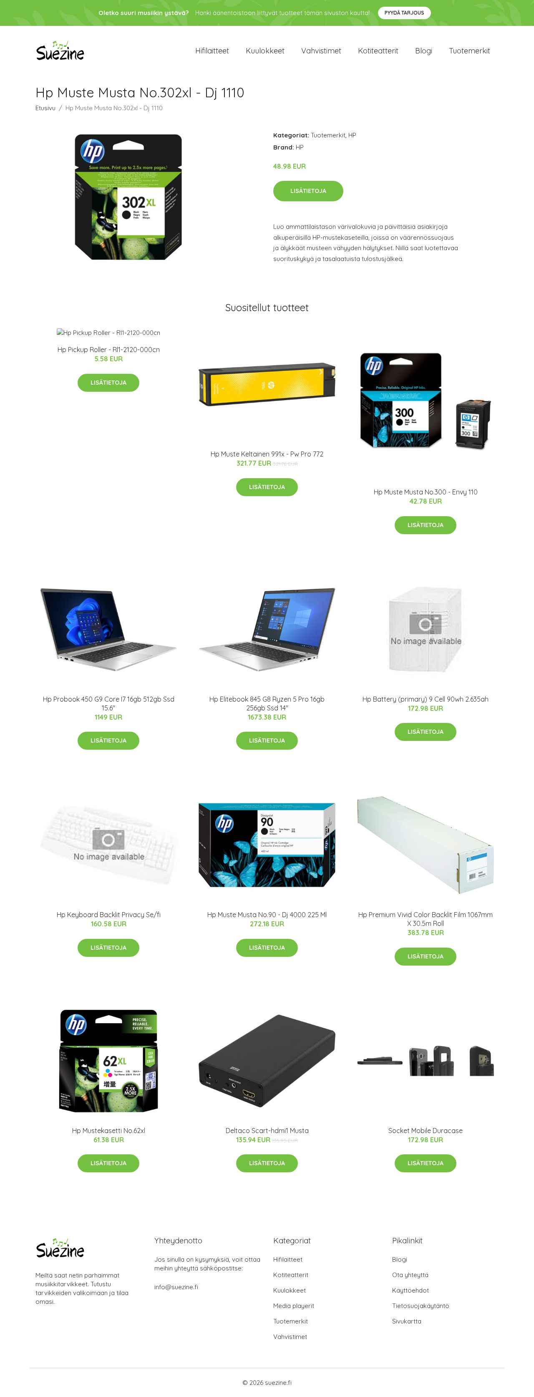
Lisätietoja (308, 191)
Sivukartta (406, 1321)
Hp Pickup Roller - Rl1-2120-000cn (109, 349)
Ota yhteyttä (410, 1275)
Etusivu (45, 108)
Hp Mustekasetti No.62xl (108, 1130)
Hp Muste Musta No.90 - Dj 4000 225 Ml (267, 914)
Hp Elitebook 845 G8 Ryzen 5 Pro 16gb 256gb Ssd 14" (267, 703)
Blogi (423, 51)
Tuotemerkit (469, 51)
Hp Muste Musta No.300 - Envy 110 (426, 492)
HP (352, 135)
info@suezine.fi (176, 1287)
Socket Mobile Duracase (425, 1130)
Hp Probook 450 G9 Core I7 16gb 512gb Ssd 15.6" (108, 703)
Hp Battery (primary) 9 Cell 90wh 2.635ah (426, 699)
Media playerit (293, 1306)
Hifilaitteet (212, 51)
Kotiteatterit (378, 51)
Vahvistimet (321, 51)
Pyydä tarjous (404, 13)
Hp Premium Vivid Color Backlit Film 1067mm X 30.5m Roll (425, 919)
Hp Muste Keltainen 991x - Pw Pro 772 (267, 454)
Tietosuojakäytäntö (420, 1306)
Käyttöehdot (410, 1290)
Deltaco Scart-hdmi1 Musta (267, 1130)
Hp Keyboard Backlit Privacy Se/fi (109, 914)
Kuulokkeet (265, 51)
